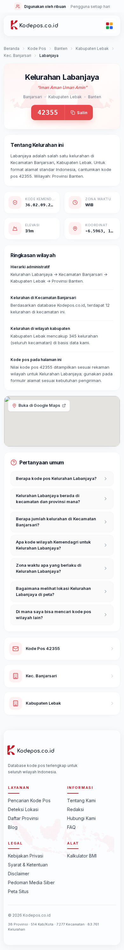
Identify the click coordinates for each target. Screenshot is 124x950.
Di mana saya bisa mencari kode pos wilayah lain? (53, 614)
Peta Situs (18, 891)
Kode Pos (37, 48)
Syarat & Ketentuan (28, 864)
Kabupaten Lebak (92, 48)
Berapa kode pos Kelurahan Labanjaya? (56, 478)
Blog (12, 827)
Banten (60, 48)
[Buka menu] (109, 25)
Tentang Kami (81, 800)
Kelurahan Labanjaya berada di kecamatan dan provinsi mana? (48, 498)
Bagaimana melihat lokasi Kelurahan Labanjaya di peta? (53, 591)
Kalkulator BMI (82, 855)
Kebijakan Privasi (25, 855)
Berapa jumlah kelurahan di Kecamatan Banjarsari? (56, 522)
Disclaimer (18, 873)
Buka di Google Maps (39, 405)
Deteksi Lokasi (23, 809)
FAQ (71, 827)
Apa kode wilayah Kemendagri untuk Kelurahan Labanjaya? (53, 545)
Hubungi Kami (81, 818)
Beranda (11, 48)
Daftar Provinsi (23, 818)
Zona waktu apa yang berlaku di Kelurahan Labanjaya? (48, 568)
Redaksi (75, 809)
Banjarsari (32, 96)
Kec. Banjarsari (17, 55)
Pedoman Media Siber (31, 882)
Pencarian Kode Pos (29, 800)
